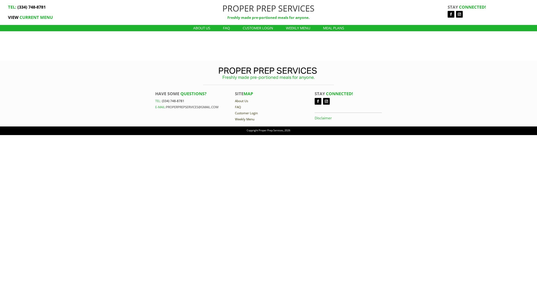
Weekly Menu (298, 28)
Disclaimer (323, 118)
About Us (201, 28)
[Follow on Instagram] (459, 14)
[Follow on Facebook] (451, 14)
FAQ (226, 28)
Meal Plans (333, 28)
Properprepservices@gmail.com (192, 107)
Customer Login (258, 28)
